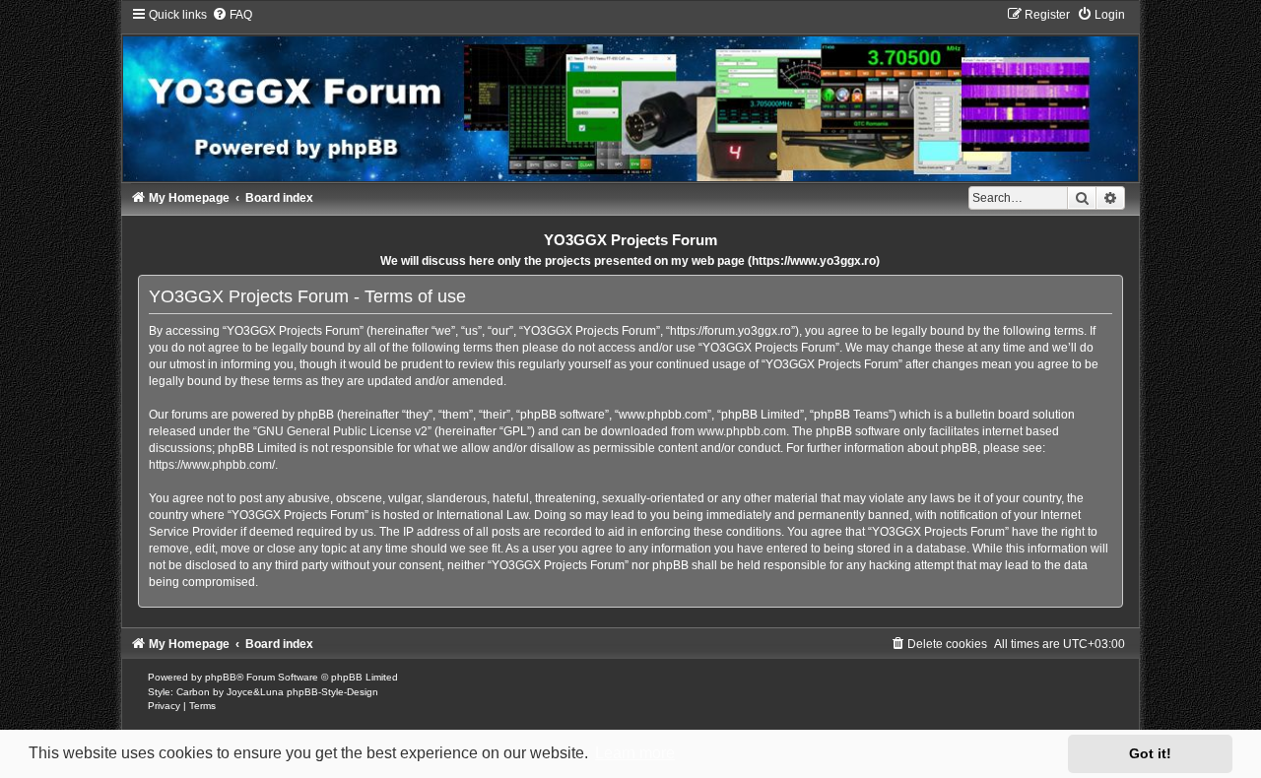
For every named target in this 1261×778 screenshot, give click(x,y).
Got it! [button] (1150, 753)
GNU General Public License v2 (342, 431)
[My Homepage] (631, 93)
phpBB (220, 677)
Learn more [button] (635, 753)
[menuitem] (232, 15)
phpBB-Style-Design (332, 691)
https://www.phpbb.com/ (212, 465)
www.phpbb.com (741, 431)
